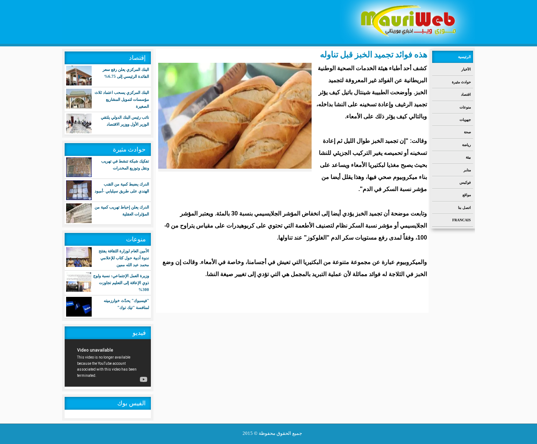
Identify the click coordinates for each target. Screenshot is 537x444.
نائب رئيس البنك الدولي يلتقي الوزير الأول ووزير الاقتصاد (125, 120)
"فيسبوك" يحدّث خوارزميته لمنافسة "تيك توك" (126, 304)
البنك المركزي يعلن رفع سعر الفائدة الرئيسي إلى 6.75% (126, 73)
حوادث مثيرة (461, 82)
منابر (467, 170)
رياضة (466, 145)
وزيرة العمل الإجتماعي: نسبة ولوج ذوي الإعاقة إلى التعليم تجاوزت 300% (121, 282)
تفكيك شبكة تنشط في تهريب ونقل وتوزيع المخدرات (125, 164)
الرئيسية (464, 57)
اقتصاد (466, 94)
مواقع (466, 195)
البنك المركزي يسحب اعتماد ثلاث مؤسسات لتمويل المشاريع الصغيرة (122, 99)
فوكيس (465, 182)
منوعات (465, 107)
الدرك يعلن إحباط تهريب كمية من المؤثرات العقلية (122, 210)
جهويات (465, 120)
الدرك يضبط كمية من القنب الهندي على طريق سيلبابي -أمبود (122, 187)
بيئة (468, 157)
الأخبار (466, 69)
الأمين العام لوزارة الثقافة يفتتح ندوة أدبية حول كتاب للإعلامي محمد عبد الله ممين (124, 258)
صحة (467, 132)
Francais (461, 220)
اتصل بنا (464, 208)
